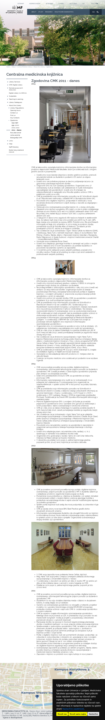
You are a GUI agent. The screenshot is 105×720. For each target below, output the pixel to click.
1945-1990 (15, 123)
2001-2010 (15, 128)
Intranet (49, 3)
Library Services (14, 82)
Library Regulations (17, 108)
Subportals (12, 96)
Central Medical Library (24, 66)
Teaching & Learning (16, 99)
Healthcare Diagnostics (64, 12)
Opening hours (15, 110)
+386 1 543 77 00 (11, 713)
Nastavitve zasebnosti (73, 708)
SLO (92, 3)
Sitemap (20, 3)
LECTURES (73, 3)
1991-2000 (15, 125)
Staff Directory (14, 147)
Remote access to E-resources (16, 89)
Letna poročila (15, 135)
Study (40, 12)
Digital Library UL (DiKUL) (18, 93)
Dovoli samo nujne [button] (78, 714)
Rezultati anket (15, 133)
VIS (83, 3)
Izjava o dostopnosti (12, 717)
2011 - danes (16, 130)
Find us (12, 115)
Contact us (14, 113)
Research (48, 12)
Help (10, 144)
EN (97, 3)
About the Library (39, 66)
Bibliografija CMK (16, 138)
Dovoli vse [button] (62, 714)
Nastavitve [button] (93, 714)
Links (11, 141)
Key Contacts (14, 118)
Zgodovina (49, 66)
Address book (34, 3)
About (33, 12)
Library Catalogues (15, 102)
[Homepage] (14, 9)
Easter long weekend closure (16, 151)
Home (8, 66)
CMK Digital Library (15, 85)
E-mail (61, 3)
